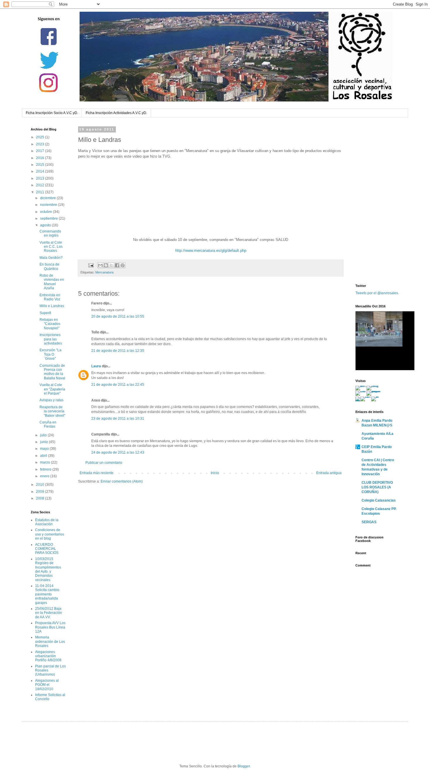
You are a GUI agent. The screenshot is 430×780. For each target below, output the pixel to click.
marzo (45, 462)
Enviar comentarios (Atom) (122, 481)
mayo (45, 449)
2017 (40, 151)
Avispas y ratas (51, 400)
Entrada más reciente (96, 473)
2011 (40, 192)
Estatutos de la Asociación (47, 522)
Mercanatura (104, 272)
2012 (40, 185)
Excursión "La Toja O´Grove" (50, 354)
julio (44, 435)
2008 (40, 498)
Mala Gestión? (51, 258)
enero (45, 476)
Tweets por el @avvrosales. (377, 293)
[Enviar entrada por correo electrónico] (90, 265)
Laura (96, 366)
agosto (46, 225)
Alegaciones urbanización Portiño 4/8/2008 (48, 656)
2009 (40, 492)
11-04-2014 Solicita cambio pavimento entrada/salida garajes (47, 594)
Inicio (215, 473)
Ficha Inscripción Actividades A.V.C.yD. (116, 113)
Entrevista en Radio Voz (49, 297)
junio (44, 442)
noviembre (49, 205)
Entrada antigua (329, 473)
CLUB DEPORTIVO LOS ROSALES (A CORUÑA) (377, 487)
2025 (40, 137)
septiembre (49, 218)
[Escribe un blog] (106, 265)
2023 (40, 144)
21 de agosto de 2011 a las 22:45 (117, 385)
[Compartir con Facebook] (117, 265)
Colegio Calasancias (379, 500)
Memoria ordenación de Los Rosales (50, 641)
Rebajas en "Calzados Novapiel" (49, 324)
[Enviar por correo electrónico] (100, 265)
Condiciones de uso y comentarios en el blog (49, 534)
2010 (40, 485)
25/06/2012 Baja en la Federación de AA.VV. (48, 613)
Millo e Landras (51, 306)
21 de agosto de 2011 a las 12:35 (117, 351)
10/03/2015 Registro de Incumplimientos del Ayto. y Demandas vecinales (48, 569)
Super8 (45, 313)
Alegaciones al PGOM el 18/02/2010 (47, 685)
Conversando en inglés (50, 233)
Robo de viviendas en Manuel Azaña (51, 281)
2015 (40, 165)
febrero (46, 469)
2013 (40, 178)
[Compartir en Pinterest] (122, 265)
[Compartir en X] (111, 265)
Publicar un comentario (103, 463)
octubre (46, 212)
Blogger (244, 766)
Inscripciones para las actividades (50, 339)
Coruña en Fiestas (47, 424)
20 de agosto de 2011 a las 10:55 (117, 316)
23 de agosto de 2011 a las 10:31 (117, 418)
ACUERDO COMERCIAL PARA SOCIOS (47, 549)
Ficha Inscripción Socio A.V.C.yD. (52, 113)
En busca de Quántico (49, 266)
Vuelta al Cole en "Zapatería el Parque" (52, 389)
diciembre (48, 198)
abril (44, 456)
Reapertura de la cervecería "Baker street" (52, 411)
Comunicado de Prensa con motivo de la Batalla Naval (52, 372)
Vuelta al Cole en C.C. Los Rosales (51, 246)
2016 (40, 158)
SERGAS (369, 522)
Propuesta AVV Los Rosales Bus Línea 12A (50, 627)
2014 (40, 171)
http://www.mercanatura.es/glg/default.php (210, 250)
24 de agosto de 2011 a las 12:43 (117, 452)
